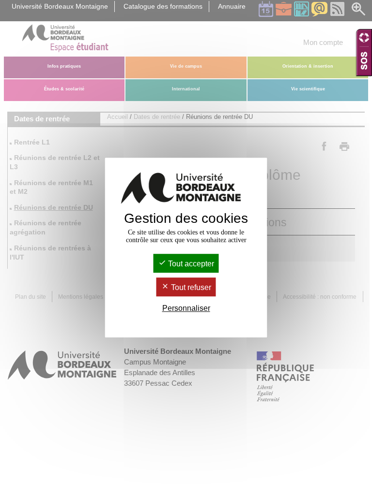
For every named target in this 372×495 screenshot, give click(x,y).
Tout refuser (190, 287)
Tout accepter (190, 264)
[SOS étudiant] (364, 52)
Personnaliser (186, 309)
